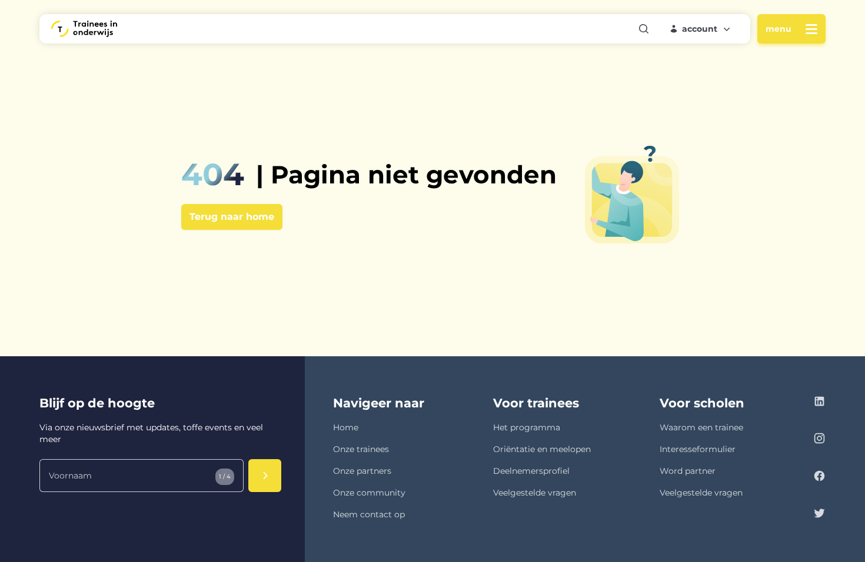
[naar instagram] (819, 440)
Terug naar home (231, 216)
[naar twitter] (819, 514)
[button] (700, 29)
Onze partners (362, 471)
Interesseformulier (698, 449)
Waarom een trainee (701, 427)
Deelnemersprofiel (531, 471)
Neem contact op (369, 514)
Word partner (688, 471)
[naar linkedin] (819, 403)
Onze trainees (361, 449)
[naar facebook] (819, 477)
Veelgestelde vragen (534, 492)
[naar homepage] (84, 29)
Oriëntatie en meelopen (542, 449)
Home (345, 427)
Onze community (369, 492)
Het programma (526, 427)
